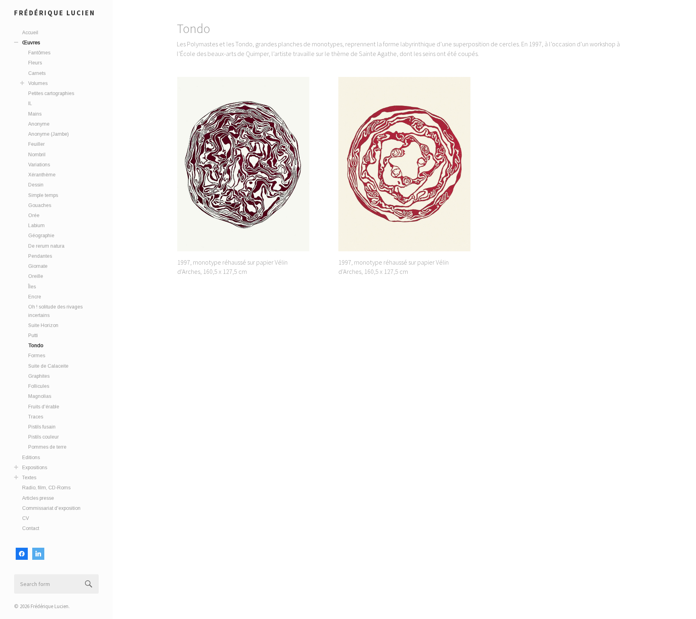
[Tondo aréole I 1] (404, 164)
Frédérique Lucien (54, 12)
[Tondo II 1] (243, 164)
